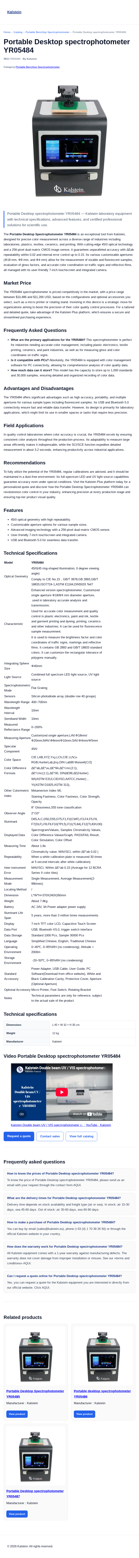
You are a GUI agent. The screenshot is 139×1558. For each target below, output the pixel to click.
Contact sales (50, 1136)
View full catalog (81, 1136)
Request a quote (19, 1136)
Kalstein (14, 12)
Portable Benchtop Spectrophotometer (38, 66)
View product (17, 1414)
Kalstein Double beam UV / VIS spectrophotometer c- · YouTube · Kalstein (61, 1125)
